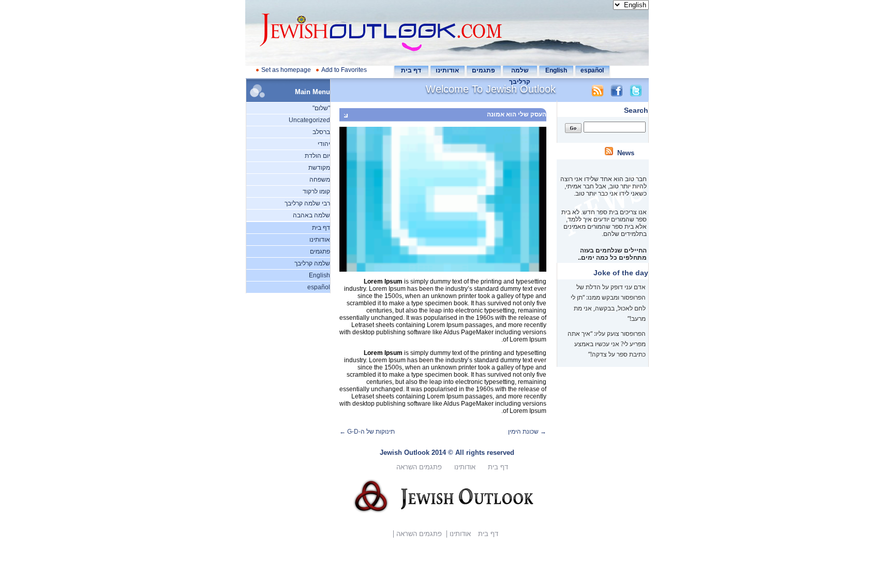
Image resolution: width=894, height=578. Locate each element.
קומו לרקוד (316, 191)
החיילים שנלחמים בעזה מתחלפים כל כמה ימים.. (611, 250)
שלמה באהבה (311, 215)
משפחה (319, 179)
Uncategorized (309, 120)
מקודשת (319, 167)
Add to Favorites (344, 69)
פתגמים (483, 70)
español (592, 70)
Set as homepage (286, 69)
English (556, 70)
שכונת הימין (527, 431)
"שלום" (321, 108)
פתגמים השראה (419, 467)
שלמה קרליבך (312, 263)
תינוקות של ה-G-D (367, 431)
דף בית (411, 70)
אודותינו (447, 70)
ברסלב (321, 132)
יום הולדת (317, 155)
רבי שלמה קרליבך (307, 203)
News (625, 153)
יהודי (324, 143)
